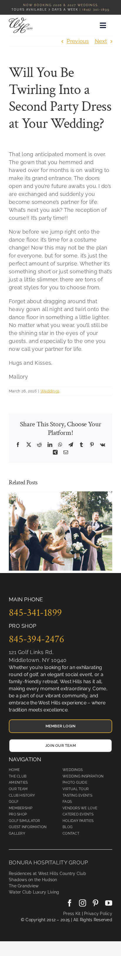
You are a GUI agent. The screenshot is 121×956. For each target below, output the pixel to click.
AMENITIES (18, 782)
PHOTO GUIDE (75, 782)
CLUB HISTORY (22, 795)
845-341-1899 (35, 612)
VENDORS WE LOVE (80, 808)
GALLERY (17, 833)
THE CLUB (17, 776)
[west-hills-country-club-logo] (20, 20)
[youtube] (108, 903)
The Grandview (24, 886)
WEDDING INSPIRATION (83, 776)
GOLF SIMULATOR (24, 821)
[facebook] (69, 903)
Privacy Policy (97, 913)
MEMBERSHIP (21, 808)
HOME (14, 770)
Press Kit (71, 913)
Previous (78, 41)
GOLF (14, 802)
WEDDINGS (73, 770)
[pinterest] (95, 903)
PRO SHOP (18, 814)
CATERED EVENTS (78, 814)
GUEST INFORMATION (28, 827)
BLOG (68, 827)
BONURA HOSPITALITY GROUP (48, 862)
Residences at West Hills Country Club (47, 873)
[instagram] (82, 903)
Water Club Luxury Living (34, 892)
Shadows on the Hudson (33, 879)
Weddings (50, 391)
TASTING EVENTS (77, 795)
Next (101, 41)
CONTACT (71, 833)
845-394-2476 (36, 639)
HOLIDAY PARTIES (78, 821)
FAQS (67, 802)
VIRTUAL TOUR (76, 789)
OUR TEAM (18, 789)
